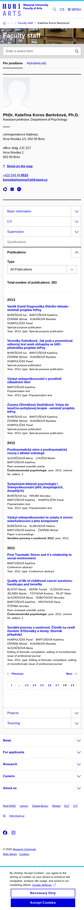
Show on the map (20, 166)
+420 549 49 (15, 175)
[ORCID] (20, 189)
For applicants (13, 752)
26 (50, 685)
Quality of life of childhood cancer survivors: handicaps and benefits (40, 582)
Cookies (24, 854)
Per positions (13, 63)
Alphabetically (36, 63)
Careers (9, 776)
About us (10, 788)
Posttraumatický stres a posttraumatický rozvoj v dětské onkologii (37, 451)
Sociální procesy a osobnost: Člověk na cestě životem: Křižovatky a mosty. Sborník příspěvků (41, 631)
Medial (56, 805)
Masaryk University (24, 849)
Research (10, 764)
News (7, 740)
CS (62, 9)
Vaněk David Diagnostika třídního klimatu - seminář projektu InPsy (38, 308)
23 (27, 685)
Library (24, 805)
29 (72, 685)
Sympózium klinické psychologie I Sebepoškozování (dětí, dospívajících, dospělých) (35, 487)
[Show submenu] (75, 740)
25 (42, 685)
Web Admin (10, 854)
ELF (66, 805)
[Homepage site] (25, 9)
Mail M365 (9, 805)
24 (34, 685)
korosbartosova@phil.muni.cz (25, 179)
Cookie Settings (42, 884)
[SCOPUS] (13, 189)
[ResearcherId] (6, 189)
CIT (75, 805)
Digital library (40, 805)
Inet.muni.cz (16, 815)
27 (57, 685)
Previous (17, 673)
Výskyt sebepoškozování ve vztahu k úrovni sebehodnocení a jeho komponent (39, 519)
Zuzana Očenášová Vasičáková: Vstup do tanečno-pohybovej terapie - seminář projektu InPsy (41, 408)
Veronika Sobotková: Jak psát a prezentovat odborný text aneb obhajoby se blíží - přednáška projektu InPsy (39, 344)
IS (4, 815)
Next (69, 673)
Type (10, 261)
